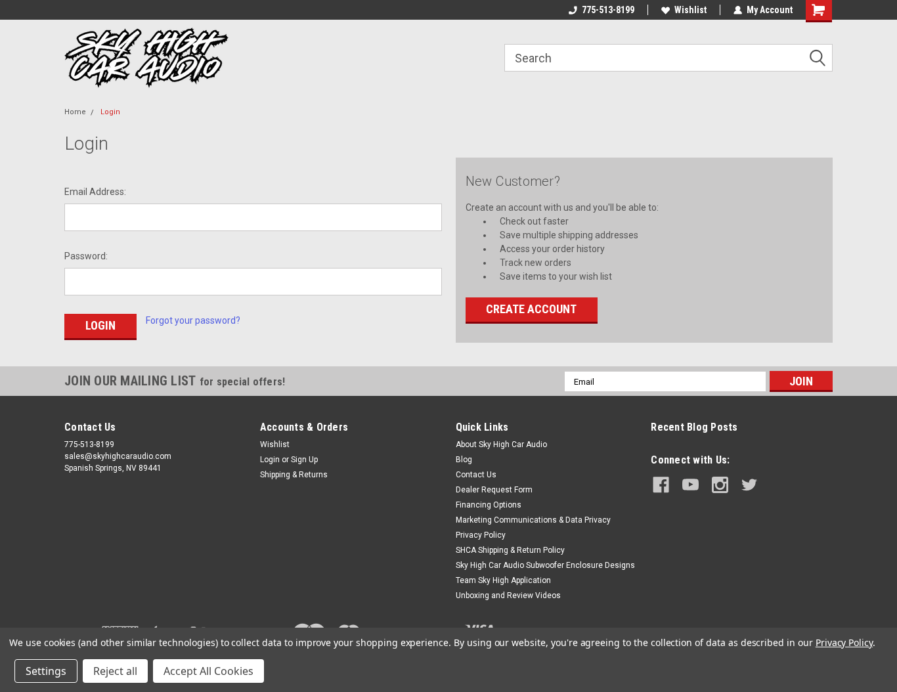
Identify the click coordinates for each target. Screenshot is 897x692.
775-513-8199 (608, 10)
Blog (464, 459)
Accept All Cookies (208, 671)
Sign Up (304, 459)
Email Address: (95, 191)
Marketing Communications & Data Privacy (533, 520)
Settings (46, 671)
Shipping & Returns (294, 474)
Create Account (531, 309)
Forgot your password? (193, 320)
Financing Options (488, 504)
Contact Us (476, 474)
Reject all (115, 671)
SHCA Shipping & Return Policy (510, 550)
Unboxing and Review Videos (508, 595)
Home (75, 112)
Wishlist (690, 10)
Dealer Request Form (494, 489)
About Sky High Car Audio (501, 444)
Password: (86, 256)
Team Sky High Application (503, 580)
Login (110, 112)
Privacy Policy (481, 535)
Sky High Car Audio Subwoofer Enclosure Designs (545, 565)
